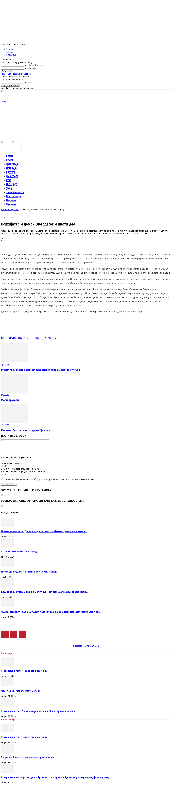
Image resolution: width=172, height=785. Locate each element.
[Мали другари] (14, 391)
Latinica (9, 52)
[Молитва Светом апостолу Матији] (7, 685)
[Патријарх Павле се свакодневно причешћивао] (7, 751)
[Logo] (6, 150)
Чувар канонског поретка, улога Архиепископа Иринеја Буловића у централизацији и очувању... (56, 777)
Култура (10, 172)
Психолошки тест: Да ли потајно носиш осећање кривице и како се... (44, 531)
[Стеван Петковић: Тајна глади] (7, 546)
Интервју (11, 184)
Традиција (12, 164)
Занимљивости (15, 192)
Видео (9, 160)
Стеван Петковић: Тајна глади (19, 551)
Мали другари (10, 400)
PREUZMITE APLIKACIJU (86, 646)
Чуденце (11, 204)
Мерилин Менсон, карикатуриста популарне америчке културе (40, 369)
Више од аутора (42, 338)
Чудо (9, 188)
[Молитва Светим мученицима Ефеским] (14, 422)
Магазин (11, 200)
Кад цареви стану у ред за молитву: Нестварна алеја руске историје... (44, 591)
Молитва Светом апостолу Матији (20, 690)
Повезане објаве (15, 338)
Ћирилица (11, 54)
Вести (9, 156)
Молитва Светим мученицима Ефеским (25, 430)
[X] (13, 634)
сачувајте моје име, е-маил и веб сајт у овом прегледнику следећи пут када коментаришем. (49, 479)
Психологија (13, 196)
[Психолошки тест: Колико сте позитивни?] (7, 665)
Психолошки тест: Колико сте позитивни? (25, 670)
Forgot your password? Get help (16, 73)
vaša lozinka (30, 68)
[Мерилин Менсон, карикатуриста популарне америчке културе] (14, 361)
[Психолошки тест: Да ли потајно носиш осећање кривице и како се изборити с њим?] (7, 526)
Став (8, 180)
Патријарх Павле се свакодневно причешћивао (27, 757)
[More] (64, 245)
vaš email (28, 82)
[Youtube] (22, 634)
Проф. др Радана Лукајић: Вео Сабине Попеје (29, 571)
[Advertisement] (86, 122)
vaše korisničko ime (33, 65)
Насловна (6, 209)
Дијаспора (12, 176)
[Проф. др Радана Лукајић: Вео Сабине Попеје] (7, 566)
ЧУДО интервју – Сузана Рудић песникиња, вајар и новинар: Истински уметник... (51, 611)
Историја (11, 168)
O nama (9, 49)
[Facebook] (5, 634)
